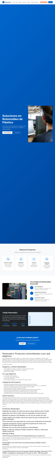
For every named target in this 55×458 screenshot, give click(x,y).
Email (23, 343)
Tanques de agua (34, 2)
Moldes (28, 2)
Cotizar (50, 2)
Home (13, 2)
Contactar (17, 132)
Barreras (20, 2)
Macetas (24, 2)
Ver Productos (7, 132)
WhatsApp (32, 343)
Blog (17, 2)
